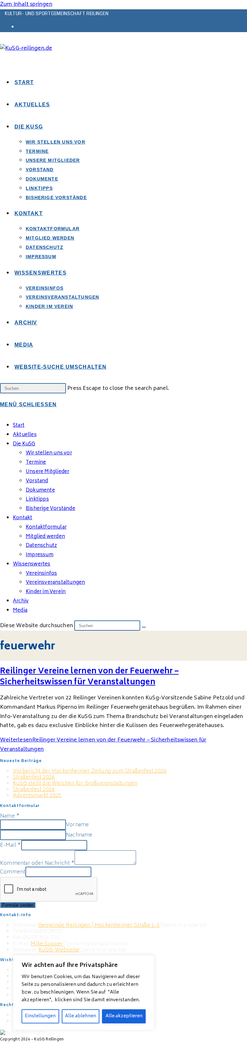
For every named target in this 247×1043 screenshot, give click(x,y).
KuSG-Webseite (59, 950)
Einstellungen (40, 1016)
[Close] (147, 960)
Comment (12, 872)
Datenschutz (41, 545)
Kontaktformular (46, 527)
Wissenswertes (31, 564)
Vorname (77, 824)
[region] (83, 992)
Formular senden (17, 905)
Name (10, 816)
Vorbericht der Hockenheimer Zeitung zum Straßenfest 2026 (90, 771)
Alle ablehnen (80, 1016)
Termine (36, 462)
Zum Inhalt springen (26, 4)
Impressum (39, 555)
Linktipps (37, 499)
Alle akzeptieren (123, 1016)
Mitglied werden (45, 536)
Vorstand (37, 481)
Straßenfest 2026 (34, 777)
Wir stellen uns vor (49, 453)
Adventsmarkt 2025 (37, 795)
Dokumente (40, 490)
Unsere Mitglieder (47, 472)
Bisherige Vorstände (50, 508)
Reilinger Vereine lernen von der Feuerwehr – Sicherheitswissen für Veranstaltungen (89, 677)
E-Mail (10, 845)
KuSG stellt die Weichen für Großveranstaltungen (75, 783)
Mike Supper (47, 944)
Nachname (79, 835)
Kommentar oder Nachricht (37, 863)
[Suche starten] (144, 627)
